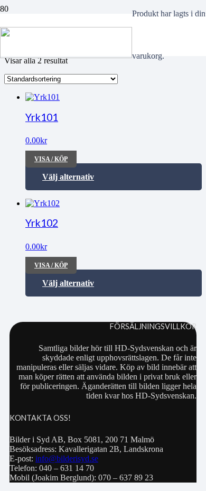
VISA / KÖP (51, 159)
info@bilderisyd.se (66, 458)
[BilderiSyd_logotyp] (66, 55)
